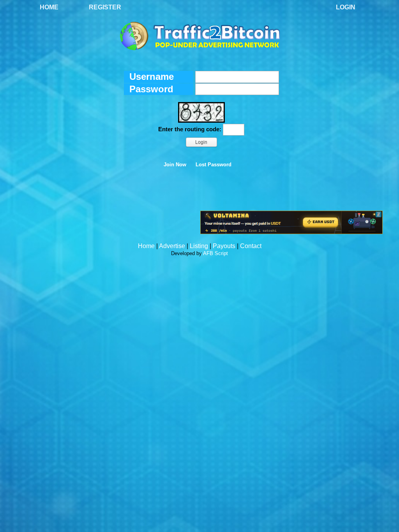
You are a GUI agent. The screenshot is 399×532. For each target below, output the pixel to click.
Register (105, 7)
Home (49, 7)
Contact (250, 246)
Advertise (172, 246)
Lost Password (213, 164)
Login (345, 7)
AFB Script (215, 253)
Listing (199, 246)
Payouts (224, 246)
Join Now (175, 164)
